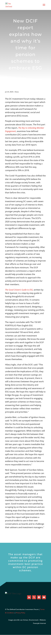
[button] (44, 6)
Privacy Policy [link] (20, 613)
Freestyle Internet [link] (39, 623)
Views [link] (17, 92)
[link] (10, 4)
